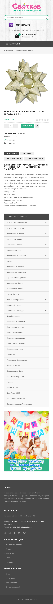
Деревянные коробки (16, 322)
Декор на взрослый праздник (19, 404)
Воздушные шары (14, 239)
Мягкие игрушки (13, 365)
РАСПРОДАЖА (12, 387)
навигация (14, 44)
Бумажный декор (14, 305)
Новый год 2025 (13, 393)
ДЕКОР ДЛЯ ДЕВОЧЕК (15, 228)
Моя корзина (11, 583)
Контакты (10, 553)
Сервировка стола (14, 245)
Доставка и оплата (14, 545)
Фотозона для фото (15, 371)
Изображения (13, 158)
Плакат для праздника (16, 300)
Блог (8, 558)
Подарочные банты (15, 283)
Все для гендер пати (15, 376)
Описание (11, 153)
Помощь (9, 562)
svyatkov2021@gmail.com (21, 527)
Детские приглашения (16, 338)
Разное (10, 382)
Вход (8, 574)
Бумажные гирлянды (15, 311)
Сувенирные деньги (15, 349)
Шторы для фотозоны (16, 344)
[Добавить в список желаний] (37, 126)
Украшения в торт (14, 250)
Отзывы (27, 153)
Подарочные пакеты (15, 267)
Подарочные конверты (16, 272)
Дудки (9, 261)
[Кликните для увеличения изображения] (26, 81)
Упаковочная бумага (15, 289)
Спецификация (35, 158)
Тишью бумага (13, 294)
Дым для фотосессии (15, 327)
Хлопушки (11, 355)
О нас (8, 549)
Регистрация (11, 578)
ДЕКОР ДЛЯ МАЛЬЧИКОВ (17, 223)
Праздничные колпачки (16, 256)
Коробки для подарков (16, 278)
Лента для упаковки (15, 333)
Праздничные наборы (16, 234)
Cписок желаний (13, 587)
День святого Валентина (17, 398)
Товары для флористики (17, 360)
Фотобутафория (13, 316)
